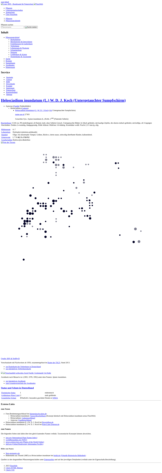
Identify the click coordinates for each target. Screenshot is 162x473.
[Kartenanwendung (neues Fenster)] (81, 356)
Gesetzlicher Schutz (8, 398)
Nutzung (13, 52)
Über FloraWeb (11, 15)
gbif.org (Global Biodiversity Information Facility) (24, 444)
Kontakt (9, 86)
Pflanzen (9, 8)
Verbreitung (14, 46)
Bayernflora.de (47, 422)
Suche (8, 59)
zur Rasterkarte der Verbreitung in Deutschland (23, 367)
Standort (4, 135)
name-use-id (19, 114)
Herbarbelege (15, 40)
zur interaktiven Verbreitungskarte (18, 369)
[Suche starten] (31, 27)
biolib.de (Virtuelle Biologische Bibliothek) (70, 455)
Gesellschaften (6, 140)
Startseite (9, 77)
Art (51, 110)
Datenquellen (49, 460)
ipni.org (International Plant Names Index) (21, 438)
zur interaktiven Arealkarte (15, 381)
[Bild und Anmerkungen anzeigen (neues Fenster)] (8, 142)
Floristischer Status (8, 393)
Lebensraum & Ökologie (19, 48)
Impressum (10, 88)
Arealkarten (10, 65)
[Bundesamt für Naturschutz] (17, 4)
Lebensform (5, 132)
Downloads (10, 84)
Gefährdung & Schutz (18, 55)
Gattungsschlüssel (28, 418)
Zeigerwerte (5, 137)
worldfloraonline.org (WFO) (16, 440)
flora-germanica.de (13, 453)
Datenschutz (10, 90)
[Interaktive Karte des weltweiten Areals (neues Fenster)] (14, 373)
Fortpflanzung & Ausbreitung (21, 44)
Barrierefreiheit (11, 92)
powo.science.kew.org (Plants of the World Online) (25, 442)
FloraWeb (13, 466)
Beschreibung (6, 123)
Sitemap (9, 94)
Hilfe (8, 82)
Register (9, 61)
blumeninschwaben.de (38, 414)
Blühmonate (5, 129)
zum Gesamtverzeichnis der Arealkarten (20, 383)
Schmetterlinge (16, 50)
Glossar (9, 80)
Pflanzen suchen (7, 25)
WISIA (55, 398)
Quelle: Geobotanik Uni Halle (39, 373)
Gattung (25, 108)
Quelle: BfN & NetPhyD (10, 359)
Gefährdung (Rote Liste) (10, 395)
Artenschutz (10, 12)
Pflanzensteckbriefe (13, 21)
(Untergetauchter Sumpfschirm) (63, 100)
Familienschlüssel (25, 420)
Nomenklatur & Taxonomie (20, 57)
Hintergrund (10, 67)
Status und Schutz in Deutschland (17, 388)
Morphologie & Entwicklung (21, 42)
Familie (16, 106)
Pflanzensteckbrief (12, 37)
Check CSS (10, 470)
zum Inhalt (5, 2)
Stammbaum (10, 63)
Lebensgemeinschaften (14, 10)
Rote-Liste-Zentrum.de (50, 424)
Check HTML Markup (14, 468)
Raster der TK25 (54, 363)
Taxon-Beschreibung (38, 416)
